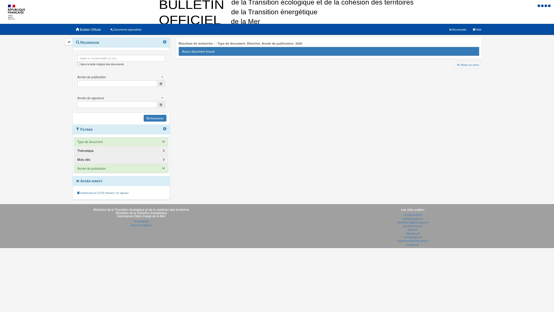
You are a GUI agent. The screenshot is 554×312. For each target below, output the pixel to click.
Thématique (85, 150)
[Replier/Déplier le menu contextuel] (69, 42)
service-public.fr (413, 214)
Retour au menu (469, 65)
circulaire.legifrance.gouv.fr (413, 222)
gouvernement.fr (412, 226)
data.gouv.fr (413, 233)
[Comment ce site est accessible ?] (539, 5)
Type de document (90, 142)
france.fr (413, 229)
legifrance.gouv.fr (413, 218)
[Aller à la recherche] (546, 5)
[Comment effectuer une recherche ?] (164, 42)
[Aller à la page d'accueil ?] (549, 5)
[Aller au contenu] (542, 5)
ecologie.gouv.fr (413, 237)
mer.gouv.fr (412, 244)
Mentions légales (141, 225)
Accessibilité (141, 221)
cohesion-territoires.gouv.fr (412, 240)
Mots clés (83, 159)
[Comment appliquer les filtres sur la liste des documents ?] (164, 129)
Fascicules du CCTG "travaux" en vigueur (104, 193)
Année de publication (91, 168)
